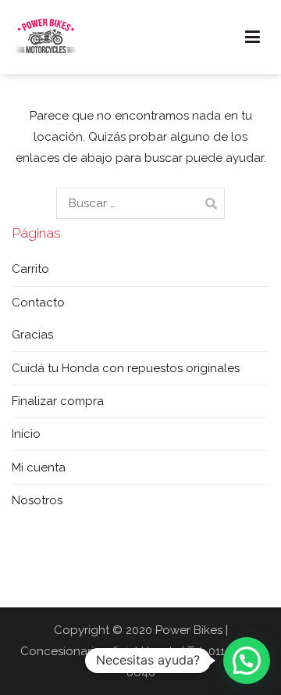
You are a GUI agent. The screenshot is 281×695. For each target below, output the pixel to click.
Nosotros (37, 500)
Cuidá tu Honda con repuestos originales (126, 368)
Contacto (38, 303)
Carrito (30, 269)
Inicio (26, 434)
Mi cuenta (39, 467)
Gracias (32, 335)
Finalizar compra (58, 401)
